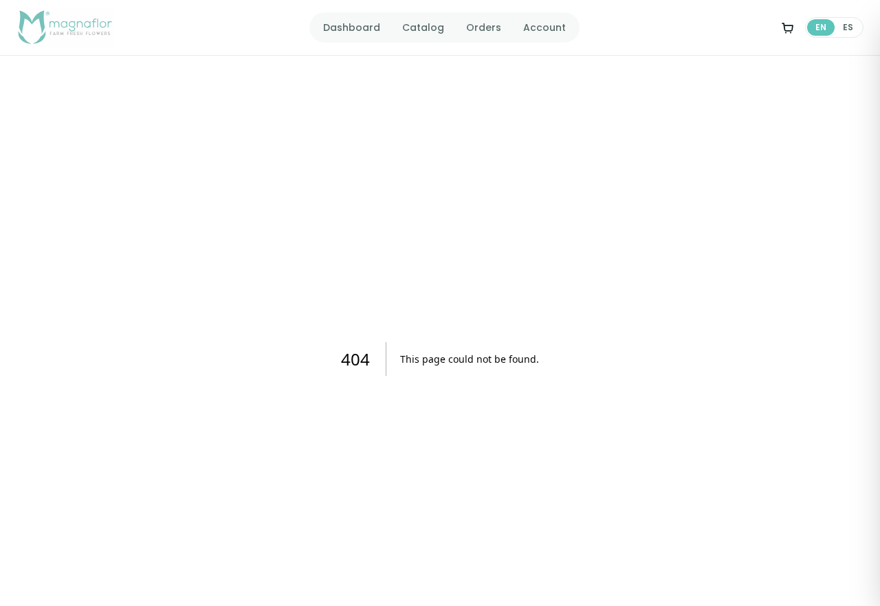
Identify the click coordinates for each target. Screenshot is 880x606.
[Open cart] (787, 27)
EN (820, 27)
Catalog (423, 27)
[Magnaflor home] (65, 27)
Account (544, 27)
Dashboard (351, 27)
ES (848, 27)
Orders (483, 27)
